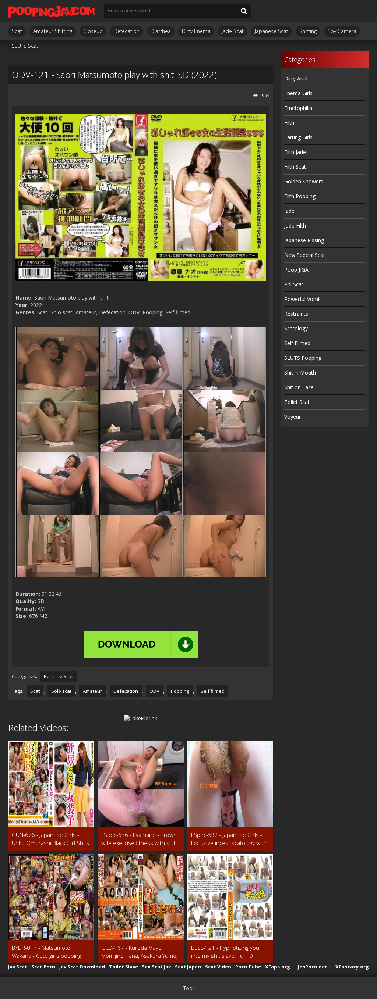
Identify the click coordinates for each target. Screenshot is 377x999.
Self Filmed (297, 343)
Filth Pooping (300, 196)
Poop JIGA (296, 269)
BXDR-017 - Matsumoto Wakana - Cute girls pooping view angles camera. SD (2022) (50, 952)
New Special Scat (304, 254)
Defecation (127, 31)
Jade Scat (233, 31)
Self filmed (213, 691)
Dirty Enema (196, 31)
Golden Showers (303, 181)
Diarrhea (161, 31)
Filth (289, 122)
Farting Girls (298, 137)
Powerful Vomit (302, 299)
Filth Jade (295, 151)
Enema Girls (298, 93)
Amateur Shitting (52, 31)
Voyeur (292, 416)
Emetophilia (298, 107)
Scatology (296, 328)
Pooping (180, 691)
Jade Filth (295, 225)
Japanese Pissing (304, 240)
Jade (289, 210)
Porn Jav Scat (58, 676)
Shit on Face (299, 387)
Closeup (93, 31)
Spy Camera (342, 31)
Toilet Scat (297, 401)
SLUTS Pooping (302, 357)
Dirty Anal (295, 78)
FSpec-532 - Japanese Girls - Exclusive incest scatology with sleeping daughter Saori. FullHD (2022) (230, 839)
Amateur (92, 691)
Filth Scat (295, 166)
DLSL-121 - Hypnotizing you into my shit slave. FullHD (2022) (225, 952)
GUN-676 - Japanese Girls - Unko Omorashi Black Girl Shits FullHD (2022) (50, 839)
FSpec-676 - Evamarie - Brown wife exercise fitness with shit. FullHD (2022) (139, 839)
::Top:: (188, 988)
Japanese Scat (271, 31)
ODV (154, 691)
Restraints (296, 313)
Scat (17, 31)
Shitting (308, 31)
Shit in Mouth (300, 372)
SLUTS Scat (25, 45)
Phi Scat (293, 284)
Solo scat (61, 691)
